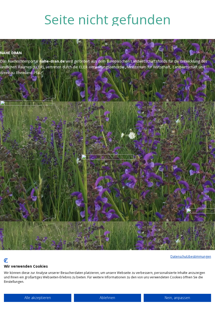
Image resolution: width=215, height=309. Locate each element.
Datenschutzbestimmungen (190, 256)
